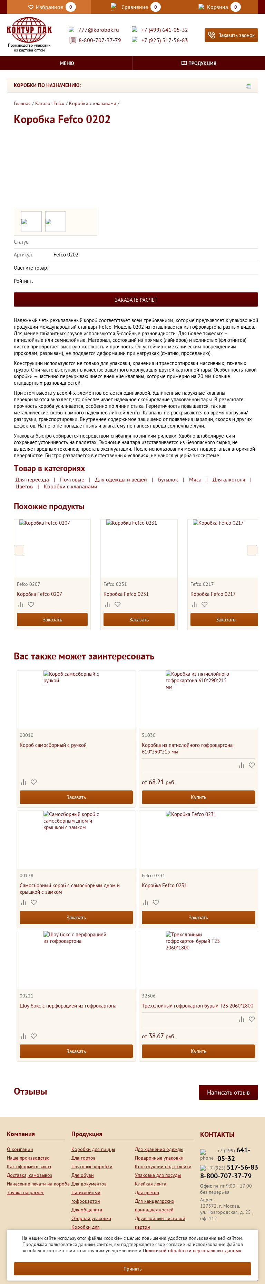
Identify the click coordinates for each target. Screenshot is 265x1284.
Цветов (24, 486)
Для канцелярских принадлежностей (154, 1205)
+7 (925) (233, 1168)
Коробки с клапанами (70, 486)
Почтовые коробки (91, 1166)
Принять (133, 1269)
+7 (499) (233, 1155)
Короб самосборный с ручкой (53, 745)
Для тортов (83, 1158)
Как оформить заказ (29, 1166)
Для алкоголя (229, 479)
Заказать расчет (136, 300)
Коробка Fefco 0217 (213, 594)
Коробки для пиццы (93, 1149)
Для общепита (86, 1210)
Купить (198, 797)
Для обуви (82, 1175)
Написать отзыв (228, 1092)
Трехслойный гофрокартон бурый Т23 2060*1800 (197, 1005)
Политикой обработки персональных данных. (192, 1250)
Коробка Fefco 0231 (126, 594)
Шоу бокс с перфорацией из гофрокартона (68, 1005)
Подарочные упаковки (159, 1158)
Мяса (195, 479)
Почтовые (72, 479)
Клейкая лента (150, 1184)
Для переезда (32, 479)
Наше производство (28, 1158)
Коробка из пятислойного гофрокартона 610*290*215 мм (187, 748)
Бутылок (168, 479)
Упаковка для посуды (158, 1175)
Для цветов (147, 1192)
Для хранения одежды (159, 1149)
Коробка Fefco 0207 (39, 594)
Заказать (52, 619)
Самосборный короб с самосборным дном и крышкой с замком (70, 888)
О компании (20, 1149)
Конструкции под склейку (163, 1166)
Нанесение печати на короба (38, 1184)
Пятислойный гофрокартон (85, 1196)
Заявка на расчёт (25, 1192)
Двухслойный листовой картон (160, 1222)
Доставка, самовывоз (29, 1175)
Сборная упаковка (91, 1218)
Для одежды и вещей (121, 479)
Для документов (89, 1184)
